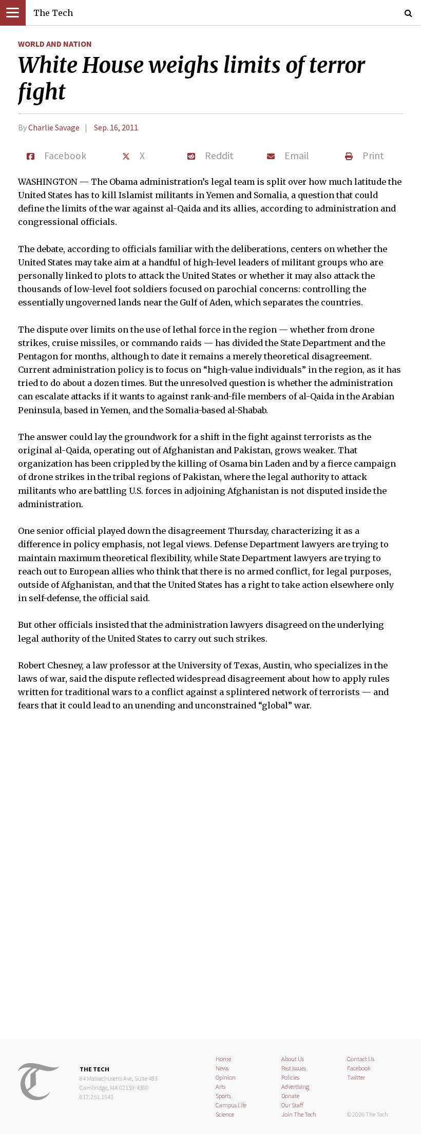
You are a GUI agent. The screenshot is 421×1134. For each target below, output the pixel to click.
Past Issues (293, 1068)
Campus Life (231, 1105)
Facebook (359, 1068)
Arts (220, 1086)
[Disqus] (210, 882)
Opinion (226, 1077)
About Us (292, 1059)
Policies (290, 1077)
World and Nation (55, 44)
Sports (223, 1096)
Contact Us (360, 1059)
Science (225, 1114)
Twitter (356, 1077)
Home (223, 1059)
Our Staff (292, 1105)
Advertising (295, 1086)
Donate (290, 1096)
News (222, 1068)
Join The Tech (298, 1114)
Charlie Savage (54, 127)
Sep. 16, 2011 (116, 127)
